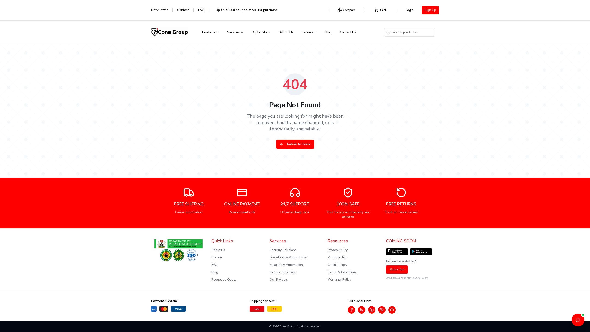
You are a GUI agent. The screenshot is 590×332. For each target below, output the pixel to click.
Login (409, 10)
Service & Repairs (283, 272)
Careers (307, 32)
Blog (328, 32)
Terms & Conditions (342, 272)
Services (233, 32)
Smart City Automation (286, 265)
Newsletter (159, 10)
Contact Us (348, 32)
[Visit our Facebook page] (351, 310)
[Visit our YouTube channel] (392, 310)
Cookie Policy (337, 265)
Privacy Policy (338, 250)
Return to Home (298, 144)
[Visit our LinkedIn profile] (361, 310)
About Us (286, 32)
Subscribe (397, 269)
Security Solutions (283, 250)
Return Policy (337, 257)
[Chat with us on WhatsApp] (382, 310)
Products (208, 32)
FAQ (201, 10)
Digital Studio (261, 32)
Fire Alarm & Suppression (288, 257)
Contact (183, 10)
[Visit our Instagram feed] (371, 310)
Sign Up (430, 10)
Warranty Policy (339, 279)
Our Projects (279, 279)
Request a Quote (223, 279)
